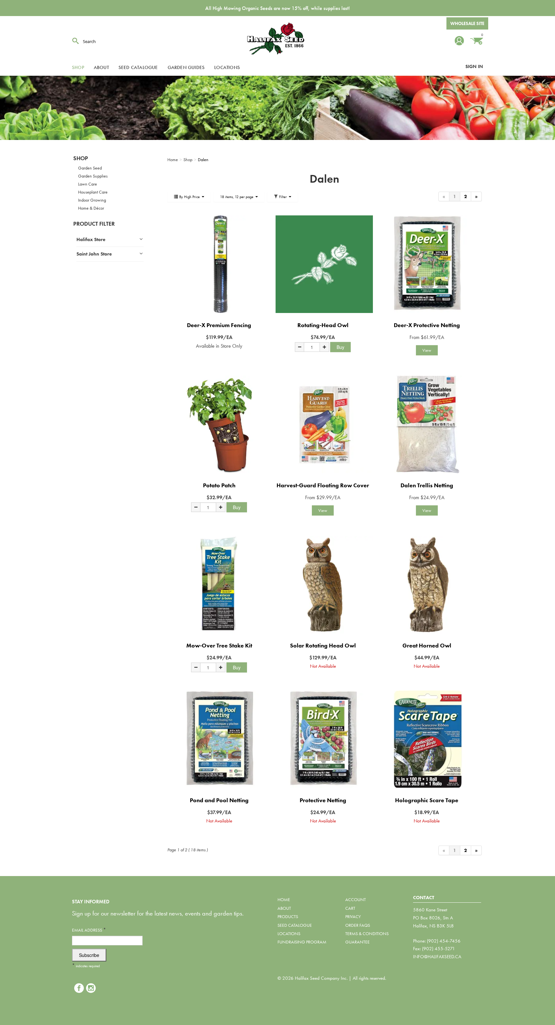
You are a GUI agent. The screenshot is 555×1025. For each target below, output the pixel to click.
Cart (350, 908)
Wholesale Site (467, 23)
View (426, 350)
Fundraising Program (302, 942)
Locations (227, 67)
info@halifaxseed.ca (437, 956)
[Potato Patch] (219, 424)
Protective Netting (323, 800)
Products (288, 916)
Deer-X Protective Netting (427, 325)
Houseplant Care (93, 192)
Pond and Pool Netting (219, 800)
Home (284, 899)
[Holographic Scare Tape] (426, 739)
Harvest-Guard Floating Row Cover (323, 485)
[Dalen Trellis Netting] (426, 424)
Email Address (89, 929)
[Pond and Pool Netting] (219, 739)
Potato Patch (219, 485)
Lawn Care (87, 184)
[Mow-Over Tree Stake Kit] (219, 584)
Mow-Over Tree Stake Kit (219, 645)
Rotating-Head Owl (322, 325)
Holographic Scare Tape (426, 800)
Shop (78, 67)
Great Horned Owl (426, 645)
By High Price (189, 196)
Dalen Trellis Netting (427, 485)
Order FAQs (357, 925)
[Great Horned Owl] (426, 584)
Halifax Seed (277, 38)
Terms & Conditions (367, 933)
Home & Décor (91, 208)
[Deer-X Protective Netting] (426, 264)
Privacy (353, 916)
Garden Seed (90, 168)
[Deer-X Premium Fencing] (219, 264)
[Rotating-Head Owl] (323, 264)
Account (355, 899)
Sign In (474, 66)
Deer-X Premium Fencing (219, 325)
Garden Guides (186, 67)
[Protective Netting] (323, 739)
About (101, 67)
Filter (283, 196)
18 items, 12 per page (237, 196)
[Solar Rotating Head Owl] (323, 584)
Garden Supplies (93, 176)
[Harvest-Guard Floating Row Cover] (323, 424)
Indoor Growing (92, 200)
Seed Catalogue (138, 67)
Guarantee (357, 942)
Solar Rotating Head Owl (323, 645)
